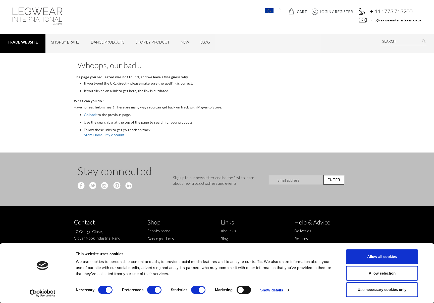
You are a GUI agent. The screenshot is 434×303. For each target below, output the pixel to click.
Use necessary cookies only (382, 289)
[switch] (154, 290)
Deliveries (302, 231)
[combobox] (403, 41)
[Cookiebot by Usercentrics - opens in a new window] (43, 293)
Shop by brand (159, 231)
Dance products (160, 238)
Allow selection (382, 273)
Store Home (93, 135)
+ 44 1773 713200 (391, 11)
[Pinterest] (116, 186)
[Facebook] (82, 186)
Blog (224, 238)
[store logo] (61, 16)
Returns (301, 238)
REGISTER (344, 11)
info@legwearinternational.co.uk (395, 20)
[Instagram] (105, 186)
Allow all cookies (382, 256)
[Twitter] (93, 186)
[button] (258, 11)
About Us (228, 231)
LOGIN (325, 11)
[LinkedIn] (128, 186)
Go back (90, 114)
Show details (271, 290)
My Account (115, 135)
